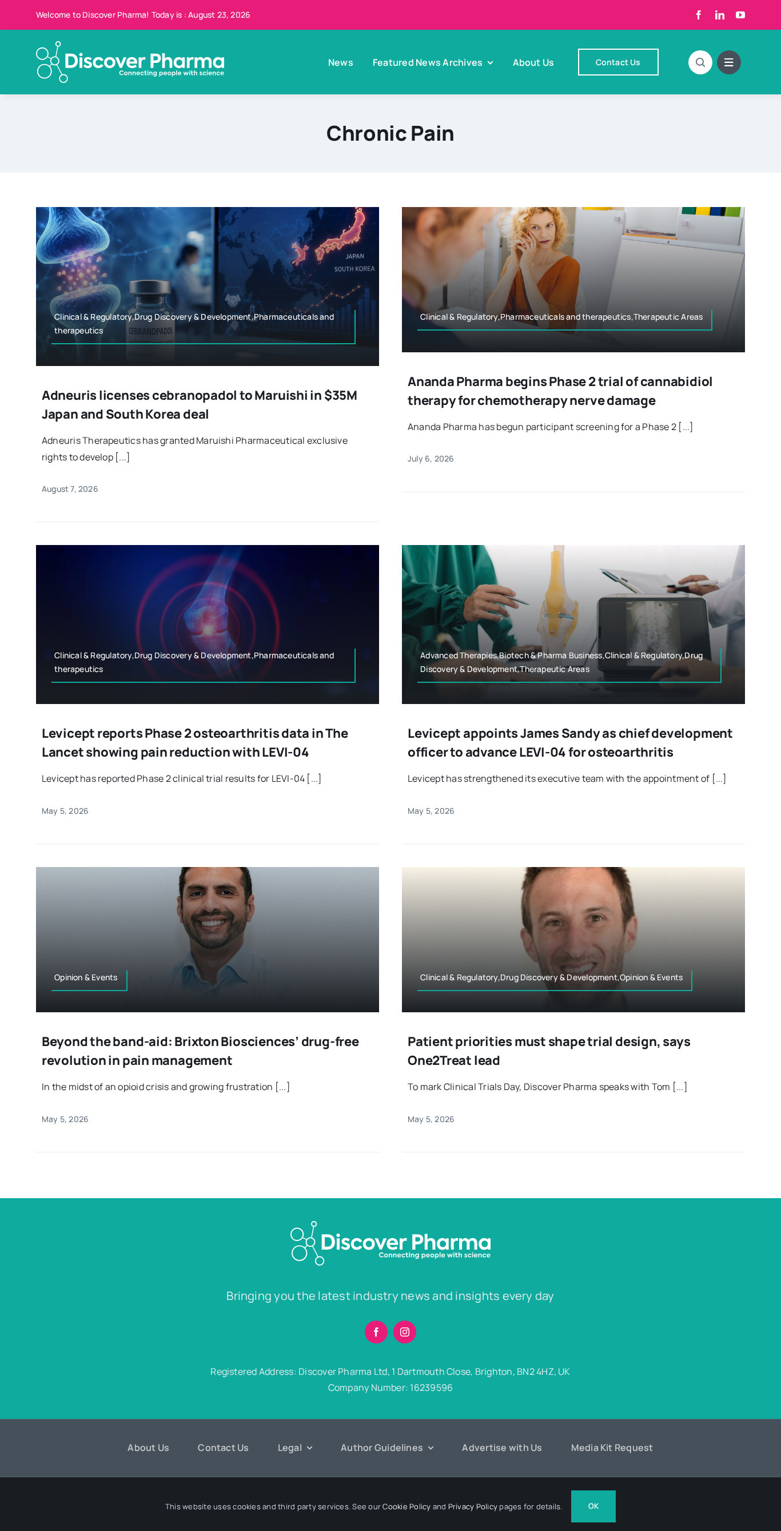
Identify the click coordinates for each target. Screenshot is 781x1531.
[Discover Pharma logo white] (130, 45)
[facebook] (698, 14)
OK (593, 1506)
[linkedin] (719, 14)
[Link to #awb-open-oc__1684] (729, 62)
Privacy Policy (472, 1506)
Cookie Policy (406, 1506)
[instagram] (404, 1332)
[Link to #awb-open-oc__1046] (700, 62)
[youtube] (740, 14)
